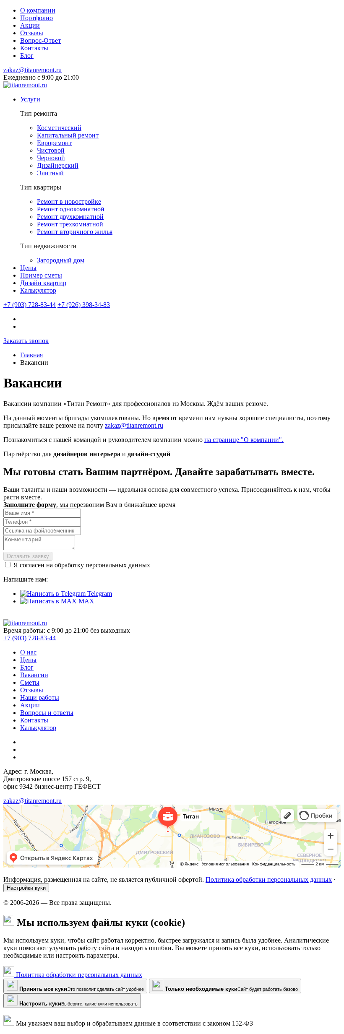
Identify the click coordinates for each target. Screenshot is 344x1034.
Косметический (59, 127)
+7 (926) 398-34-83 (83, 304)
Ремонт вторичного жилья (74, 231)
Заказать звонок (26, 340)
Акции (30, 705)
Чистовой (51, 150)
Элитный (50, 173)
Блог (27, 667)
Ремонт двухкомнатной (70, 216)
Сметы (29, 682)
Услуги (30, 99)
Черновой (51, 157)
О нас (28, 652)
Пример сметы (41, 275)
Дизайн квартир (43, 282)
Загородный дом (60, 260)
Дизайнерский (57, 165)
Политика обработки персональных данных (269, 879)
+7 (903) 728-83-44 (29, 304)
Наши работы (39, 697)
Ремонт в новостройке (69, 201)
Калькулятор (38, 290)
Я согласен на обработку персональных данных (81, 565)
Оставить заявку (28, 556)
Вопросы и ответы (46, 712)
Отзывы (31, 690)
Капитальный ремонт (68, 135)
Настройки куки (26, 888)
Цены (28, 267)
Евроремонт (54, 142)
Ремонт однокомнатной (70, 209)
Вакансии (34, 674)
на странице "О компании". (244, 439)
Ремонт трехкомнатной (70, 224)
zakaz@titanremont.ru (32, 69)
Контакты (34, 720)
